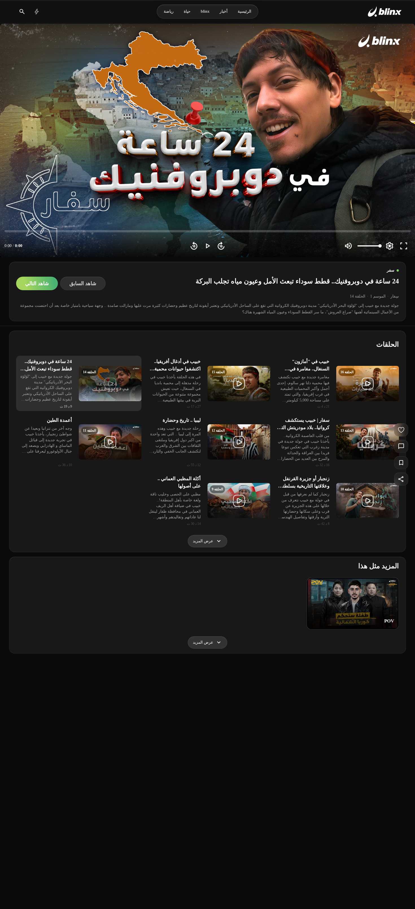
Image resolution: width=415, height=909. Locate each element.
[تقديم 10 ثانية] (221, 246)
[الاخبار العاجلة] (36, 11)
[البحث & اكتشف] (22, 11)
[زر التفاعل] (401, 430)
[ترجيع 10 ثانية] (194, 246)
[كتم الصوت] (348, 246)
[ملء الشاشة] (403, 246)
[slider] (207, 231)
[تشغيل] (207, 246)
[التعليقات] (401, 446)
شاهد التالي (37, 283)
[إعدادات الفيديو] (389, 246)
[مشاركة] (401, 479)
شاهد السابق (82, 283)
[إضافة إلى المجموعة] (401, 462)
